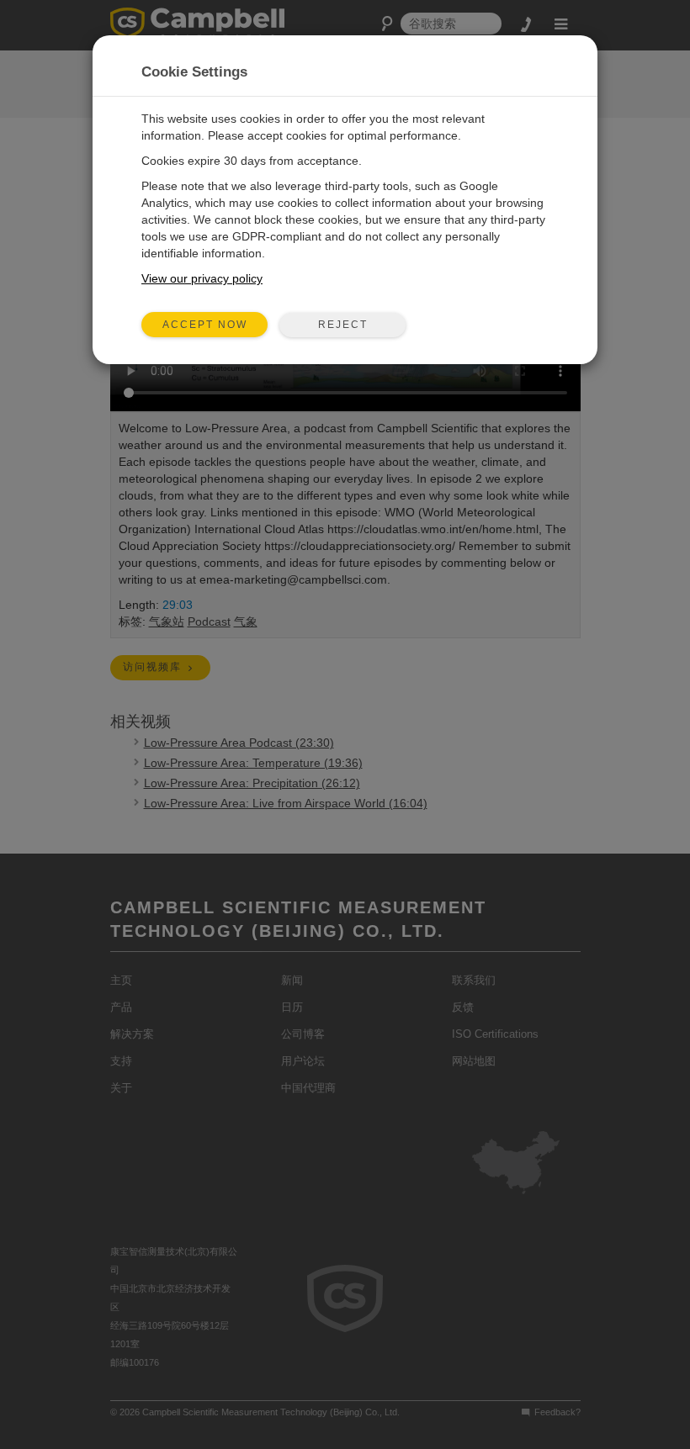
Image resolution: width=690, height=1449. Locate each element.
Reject (343, 325)
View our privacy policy (202, 278)
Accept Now (204, 325)
